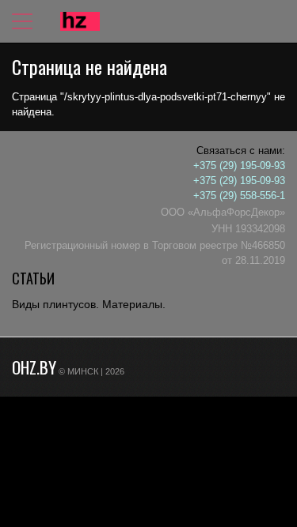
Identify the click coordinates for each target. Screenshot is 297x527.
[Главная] (80, 21)
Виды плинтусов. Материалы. (89, 304)
